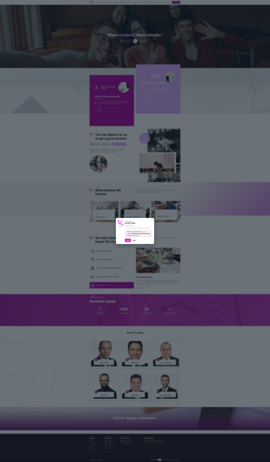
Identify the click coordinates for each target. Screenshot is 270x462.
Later (134, 240)
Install (127, 240)
